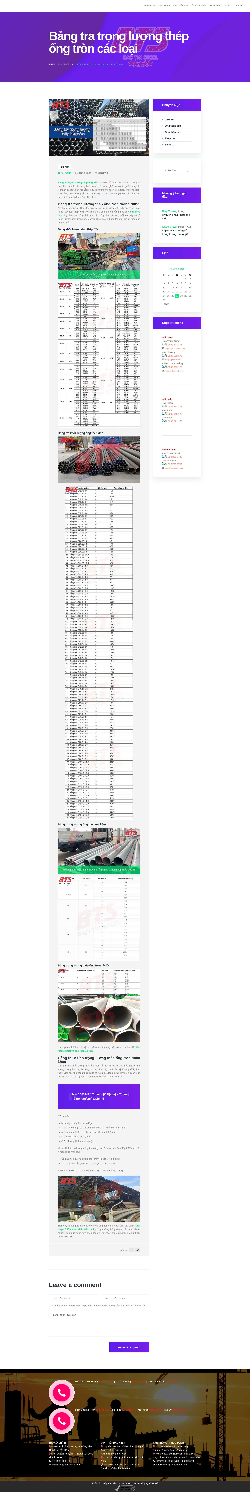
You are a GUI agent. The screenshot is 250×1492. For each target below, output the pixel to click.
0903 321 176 (175, 421)
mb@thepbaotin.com (119, 1468)
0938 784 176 (175, 406)
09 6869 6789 (175, 457)
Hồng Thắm (85, 172)
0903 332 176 (174, 356)
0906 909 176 (175, 367)
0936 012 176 (175, 414)
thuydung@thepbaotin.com (175, 348)
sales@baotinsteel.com (174, 468)
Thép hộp (170, 138)
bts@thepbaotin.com (173, 360)
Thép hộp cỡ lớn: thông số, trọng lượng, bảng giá (176, 231)
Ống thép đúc (173, 125)
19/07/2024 (64, 172)
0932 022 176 (156, 1410)
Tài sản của (103, 1483)
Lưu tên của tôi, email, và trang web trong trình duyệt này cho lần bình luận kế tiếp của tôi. (99, 1305)
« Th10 (165, 304)
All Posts (63, 64)
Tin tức (65, 166)
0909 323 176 (174, 344)
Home (52, 64)
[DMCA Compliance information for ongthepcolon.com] (125, 1487)
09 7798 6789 (175, 464)
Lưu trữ (169, 119)
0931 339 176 (179, 1410)
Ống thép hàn (173, 132)
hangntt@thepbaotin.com (174, 371)
